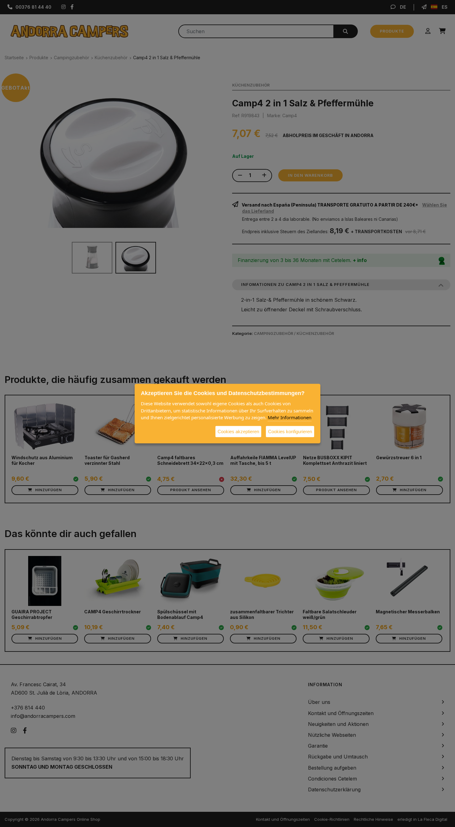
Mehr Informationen (289, 417)
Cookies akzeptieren (238, 431)
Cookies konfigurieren (290, 431)
